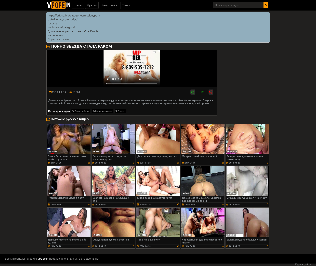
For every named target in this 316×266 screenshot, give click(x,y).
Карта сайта (303, 264)
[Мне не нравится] (211, 92)
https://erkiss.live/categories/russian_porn (74, 15)
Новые (78, 5)
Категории (109, 5)
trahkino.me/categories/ (63, 19)
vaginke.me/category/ (61, 27)
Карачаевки (55, 35)
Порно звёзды (81, 111)
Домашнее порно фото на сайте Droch (73, 31)
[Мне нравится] (192, 92)
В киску (121, 111)
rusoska (52, 23)
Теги (126, 5)
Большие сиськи (103, 111)
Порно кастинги (58, 39)
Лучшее (92, 5)
